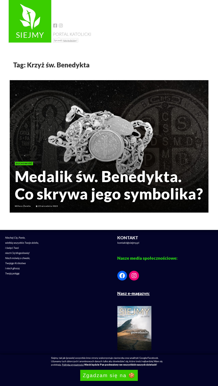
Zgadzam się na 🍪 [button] (109, 375)
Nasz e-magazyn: (133, 293)
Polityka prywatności (73, 364)
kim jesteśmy (69, 40)
